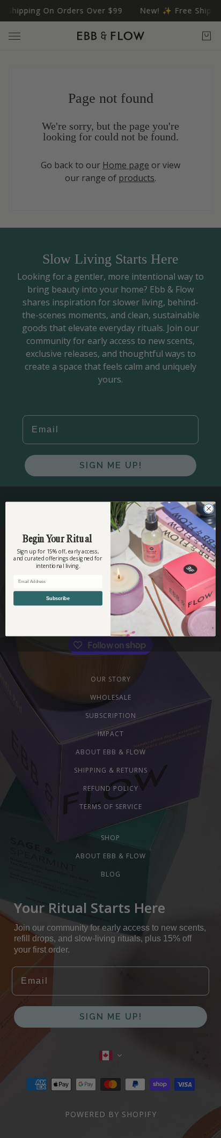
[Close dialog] (208, 508)
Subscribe (58, 598)
